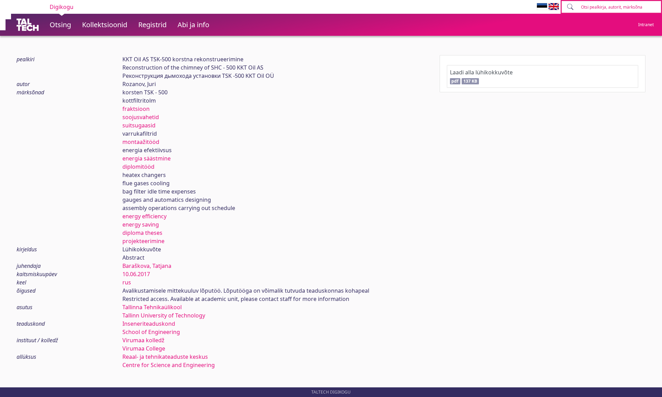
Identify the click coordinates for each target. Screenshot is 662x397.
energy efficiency (144, 216)
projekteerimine (143, 241)
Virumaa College (143, 348)
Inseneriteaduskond (148, 323)
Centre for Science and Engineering (168, 365)
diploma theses (142, 233)
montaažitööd (140, 142)
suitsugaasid (139, 125)
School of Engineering (151, 332)
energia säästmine (146, 158)
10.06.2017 (136, 274)
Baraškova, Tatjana (146, 266)
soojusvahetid (140, 117)
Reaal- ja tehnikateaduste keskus (165, 357)
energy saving (140, 224)
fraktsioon (136, 109)
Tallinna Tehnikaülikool (152, 307)
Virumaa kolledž (143, 340)
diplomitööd (138, 166)
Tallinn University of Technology (163, 315)
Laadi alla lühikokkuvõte (481, 76)
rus (126, 282)
